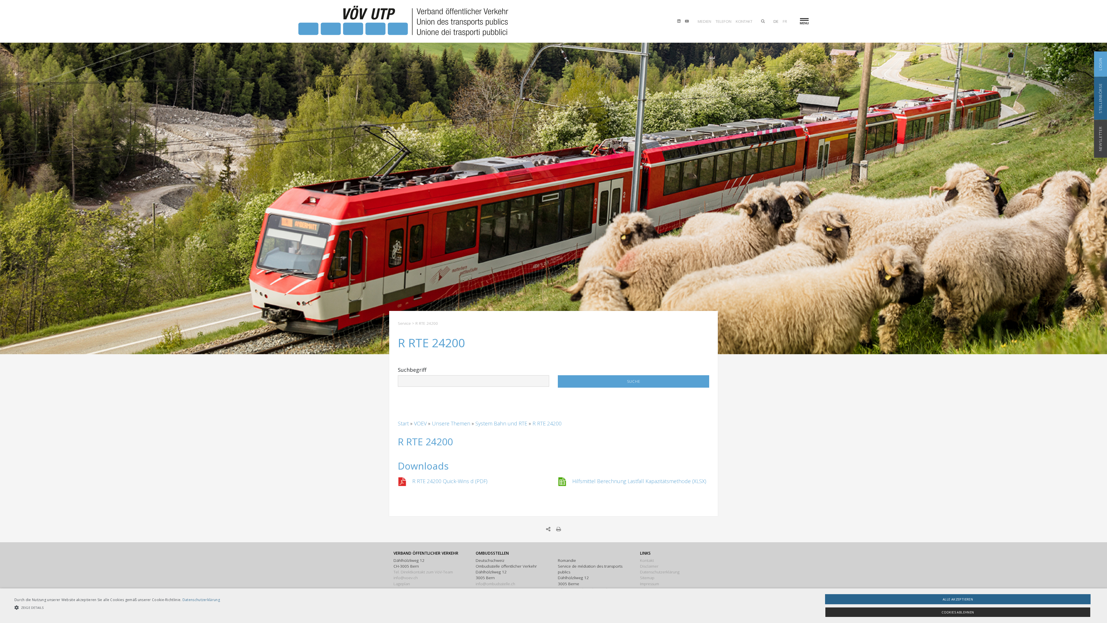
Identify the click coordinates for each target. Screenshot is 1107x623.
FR (785, 21)
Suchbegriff (412, 369)
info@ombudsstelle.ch (495, 583)
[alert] (553, 605)
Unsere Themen (452, 423)
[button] (117, 607)
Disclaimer (649, 566)
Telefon (723, 21)
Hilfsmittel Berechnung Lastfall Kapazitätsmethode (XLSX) (639, 481)
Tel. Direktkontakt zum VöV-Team (423, 572)
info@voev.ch (406, 577)
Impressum (649, 583)
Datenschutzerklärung (659, 572)
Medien (704, 21)
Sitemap (647, 577)
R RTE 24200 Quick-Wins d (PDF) (449, 481)
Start (404, 423)
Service (404, 323)
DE (775, 21)
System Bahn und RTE (502, 423)
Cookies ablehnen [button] (958, 612)
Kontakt (744, 21)
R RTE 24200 (547, 423)
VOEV (421, 423)
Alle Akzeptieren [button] (958, 599)
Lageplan (402, 583)
